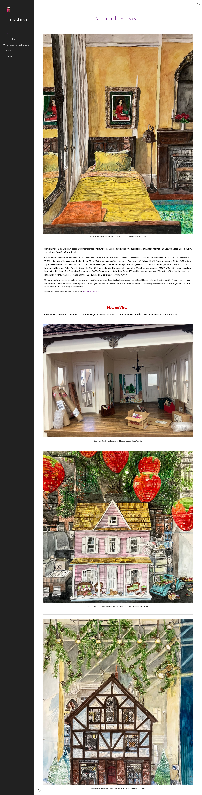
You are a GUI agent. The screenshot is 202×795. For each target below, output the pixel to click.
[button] (198, 4)
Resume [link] (9, 50)
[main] (118, 17)
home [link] (8, 33)
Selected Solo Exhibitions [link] (17, 44)
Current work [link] (11, 38)
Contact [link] (9, 56)
